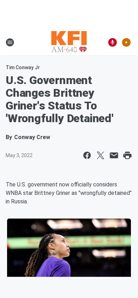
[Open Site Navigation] (10, 42)
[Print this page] (127, 155)
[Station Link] (69, 42)
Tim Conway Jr (23, 67)
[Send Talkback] (112, 42)
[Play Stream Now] (126, 42)
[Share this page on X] (100, 155)
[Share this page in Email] (114, 155)
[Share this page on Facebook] (87, 155)
